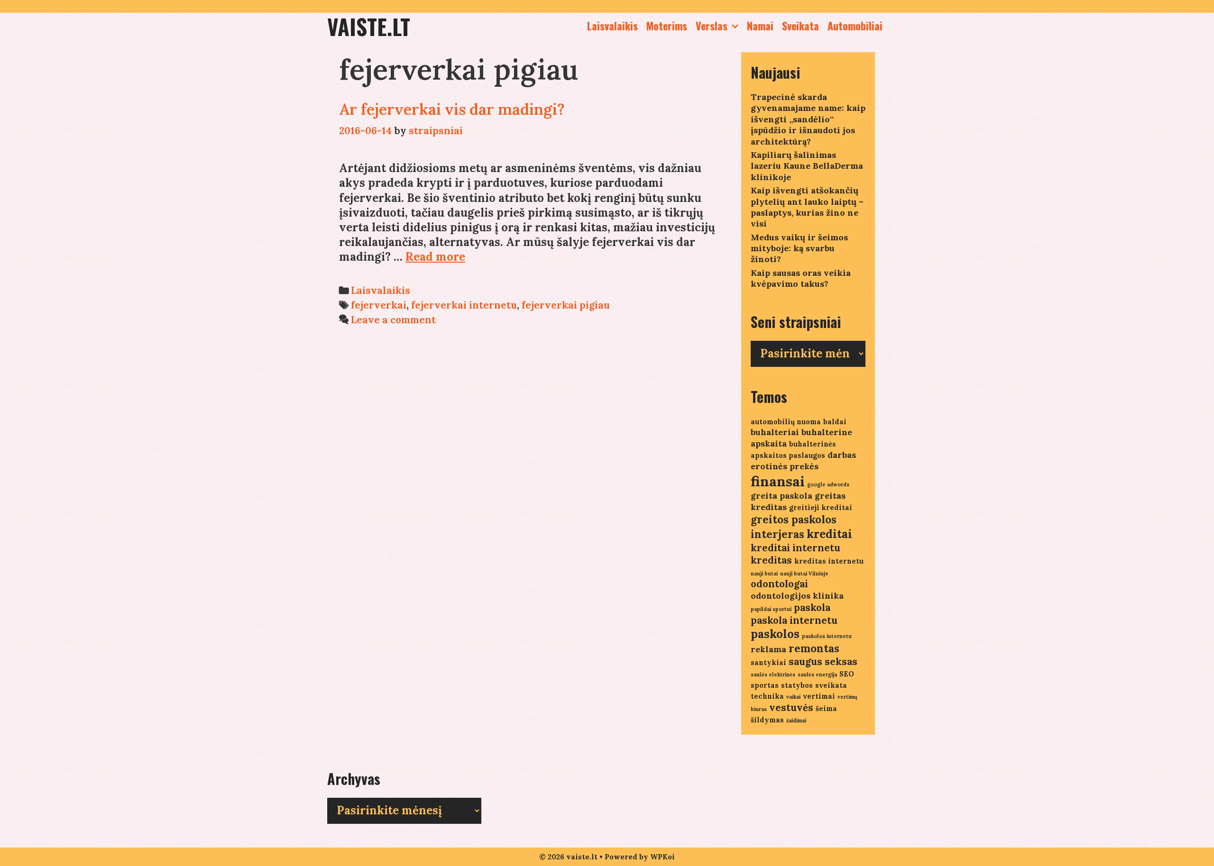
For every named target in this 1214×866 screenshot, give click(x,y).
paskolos (775, 634)
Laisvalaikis (612, 25)
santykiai (768, 662)
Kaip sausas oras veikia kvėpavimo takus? (801, 278)
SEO (846, 673)
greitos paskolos (794, 519)
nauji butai (764, 573)
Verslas (711, 25)
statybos (797, 685)
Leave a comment (393, 319)
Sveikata (800, 25)
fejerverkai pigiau (566, 305)
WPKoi (662, 856)
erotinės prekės (785, 466)
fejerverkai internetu (464, 305)
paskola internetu (794, 620)
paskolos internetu (827, 636)
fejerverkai (378, 305)
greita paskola (781, 495)
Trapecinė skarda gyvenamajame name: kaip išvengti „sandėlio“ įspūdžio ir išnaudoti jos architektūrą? (808, 119)
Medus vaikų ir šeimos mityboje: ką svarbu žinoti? (799, 248)
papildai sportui (771, 609)
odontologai (779, 583)
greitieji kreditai (820, 507)
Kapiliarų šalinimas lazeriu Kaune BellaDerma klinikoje (807, 165)
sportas (765, 685)
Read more (435, 256)
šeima (826, 708)
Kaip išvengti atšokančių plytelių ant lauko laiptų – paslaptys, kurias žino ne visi (807, 207)
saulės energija (817, 674)
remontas (814, 648)
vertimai (819, 696)
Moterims (666, 25)
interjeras (777, 534)
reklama (768, 649)
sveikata (831, 685)
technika (767, 696)
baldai (834, 421)
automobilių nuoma (786, 421)
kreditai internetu (795, 547)
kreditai (829, 534)
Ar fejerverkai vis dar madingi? (452, 109)
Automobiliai (855, 25)
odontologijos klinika (797, 595)
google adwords (828, 484)
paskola (812, 607)
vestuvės (791, 707)
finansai (778, 481)
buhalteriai (775, 432)
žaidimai (796, 720)
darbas (842, 454)
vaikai (793, 696)
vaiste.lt (368, 26)
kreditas (771, 560)
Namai (760, 25)
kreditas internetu (829, 560)
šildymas (767, 719)
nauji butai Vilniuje (804, 573)
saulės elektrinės (773, 674)
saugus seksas (823, 661)
